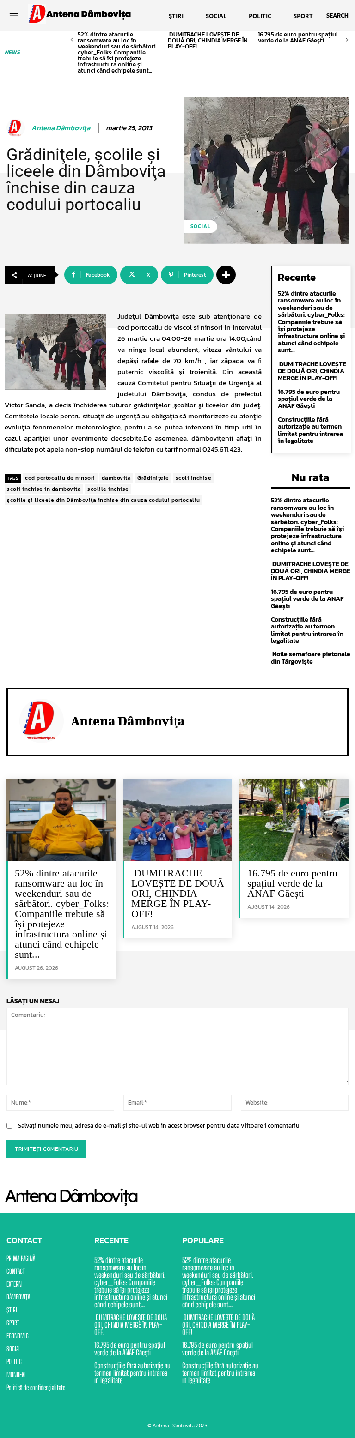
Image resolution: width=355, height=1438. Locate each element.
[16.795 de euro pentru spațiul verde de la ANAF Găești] (294, 820)
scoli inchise (194, 478)
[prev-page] (72, 40)
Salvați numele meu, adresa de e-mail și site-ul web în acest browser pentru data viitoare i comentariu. (159, 1125)
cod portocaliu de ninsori (60, 478)
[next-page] (347, 40)
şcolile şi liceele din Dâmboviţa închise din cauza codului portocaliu (103, 500)
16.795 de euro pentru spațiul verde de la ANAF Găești (298, 37)
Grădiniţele (153, 478)
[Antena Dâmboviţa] (17, 128)
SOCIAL (200, 226)
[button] (337, 15)
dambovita (116, 478)
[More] (226, 275)
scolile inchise (108, 489)
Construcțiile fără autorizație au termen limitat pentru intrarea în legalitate (310, 430)
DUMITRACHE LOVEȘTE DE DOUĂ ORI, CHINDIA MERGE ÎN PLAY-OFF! (208, 40)
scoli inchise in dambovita (44, 489)
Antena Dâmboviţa (60, 128)
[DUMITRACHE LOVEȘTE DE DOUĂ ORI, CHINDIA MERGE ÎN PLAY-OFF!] (178, 820)
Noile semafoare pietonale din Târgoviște (310, 657)
